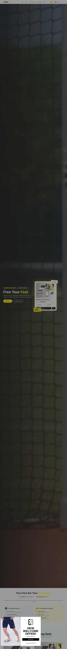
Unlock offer (30, 639)
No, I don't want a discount (30, 643)
